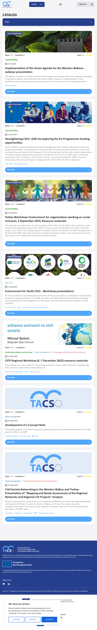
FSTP (26, 372)
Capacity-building (14, 104)
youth (19, 307)
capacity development (14, 372)
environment (10, 307)
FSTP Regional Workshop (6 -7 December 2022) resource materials (46, 360)
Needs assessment (46, 513)
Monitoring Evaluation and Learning (18, 352)
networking (27, 513)
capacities (9, 513)
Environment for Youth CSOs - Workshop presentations (39, 291)
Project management (42, 352)
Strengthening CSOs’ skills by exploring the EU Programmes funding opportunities (47, 141)
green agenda (10, 86)
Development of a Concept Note (25, 425)
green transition (42, 307)
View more (11, 91)
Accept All (49, 619)
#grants (35, 436)
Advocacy (8, 283)
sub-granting (34, 372)
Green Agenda (28, 307)
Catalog (34, 4)
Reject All (33, 619)
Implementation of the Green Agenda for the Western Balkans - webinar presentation (45, 70)
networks (18, 513)
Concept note (25, 436)
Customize (16, 619)
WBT (36, 513)
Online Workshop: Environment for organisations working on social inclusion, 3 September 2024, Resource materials (47, 219)
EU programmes (21, 164)
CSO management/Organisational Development (69, 352)
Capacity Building (11, 60)
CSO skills (9, 164)
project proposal (11, 436)
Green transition (14, 34)
